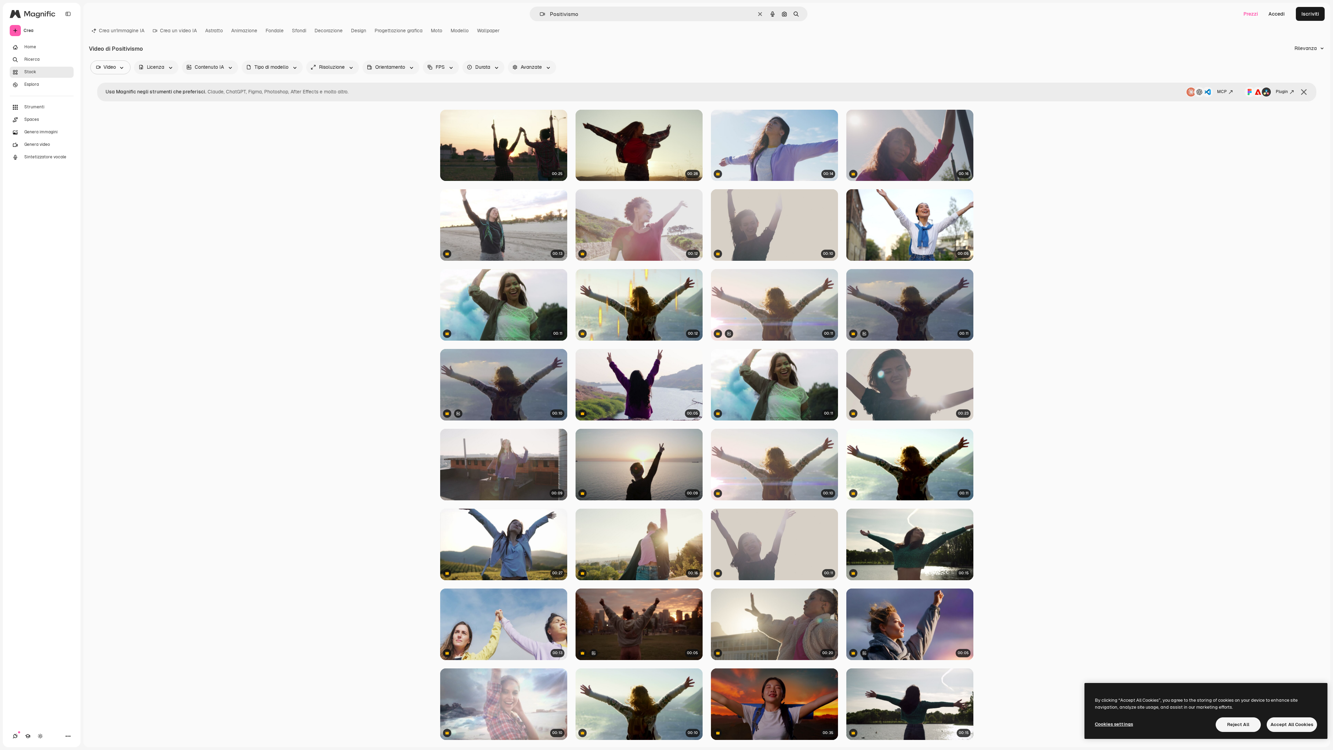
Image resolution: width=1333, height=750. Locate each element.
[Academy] (27, 736)
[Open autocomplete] (539, 14)
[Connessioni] (15, 736)
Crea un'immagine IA (121, 30)
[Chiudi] (1304, 92)
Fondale (275, 30)
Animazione (244, 30)
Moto (436, 30)
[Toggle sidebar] (68, 13)
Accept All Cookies (1292, 724)
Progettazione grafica (398, 30)
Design (358, 30)
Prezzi (1250, 14)
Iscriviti (1310, 14)
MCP (1222, 91)
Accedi (1276, 14)
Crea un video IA (178, 30)
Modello (460, 30)
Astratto (214, 30)
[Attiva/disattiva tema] (40, 736)
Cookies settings (1114, 724)
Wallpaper (488, 30)
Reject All (1238, 724)
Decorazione (329, 30)
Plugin (1282, 91)
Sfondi (299, 30)
